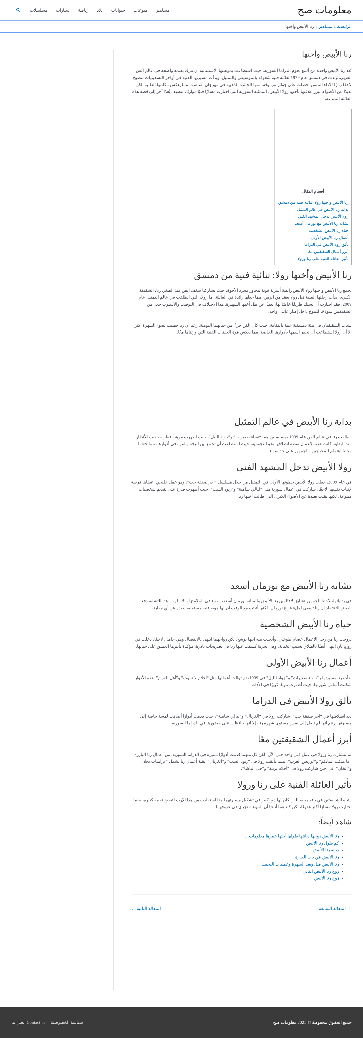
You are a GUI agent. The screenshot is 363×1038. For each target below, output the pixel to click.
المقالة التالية (146, 908)
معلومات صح (324, 10)
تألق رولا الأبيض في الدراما (326, 244)
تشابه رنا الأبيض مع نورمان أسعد (322, 223)
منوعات (140, 10)
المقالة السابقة (335, 908)
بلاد (100, 10)
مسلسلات (38, 10)
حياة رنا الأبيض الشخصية (329, 230)
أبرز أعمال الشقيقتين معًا (328, 251)
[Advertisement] (313, 149)
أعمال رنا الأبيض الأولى (330, 237)
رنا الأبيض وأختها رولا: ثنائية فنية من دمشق (313, 202)
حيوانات (118, 10)
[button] (18, 10)
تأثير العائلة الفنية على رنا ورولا (323, 258)
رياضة (83, 10)
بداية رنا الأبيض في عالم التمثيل (323, 209)
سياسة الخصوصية (67, 1022)
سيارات (62, 10)
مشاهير (162, 10)
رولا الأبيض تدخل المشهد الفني (323, 216)
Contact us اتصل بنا (28, 1022)
